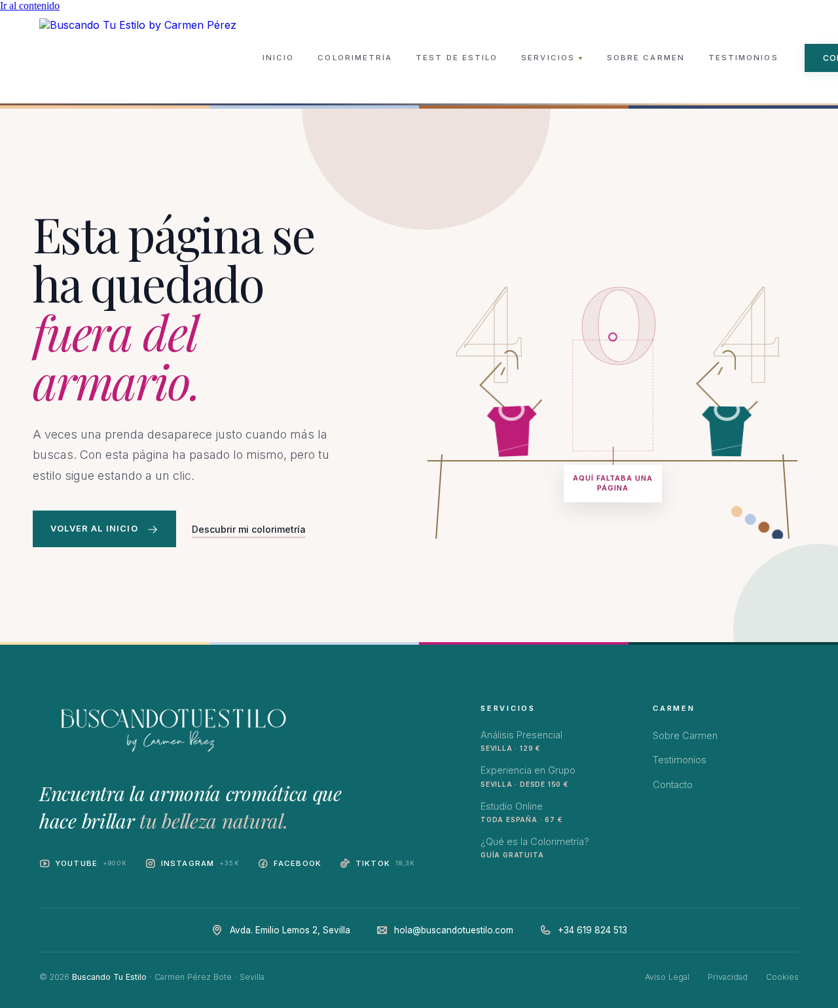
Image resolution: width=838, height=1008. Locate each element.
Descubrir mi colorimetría (249, 529)
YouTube (91, 863)
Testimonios (743, 57)
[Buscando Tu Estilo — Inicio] (137, 57)
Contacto (673, 784)
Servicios (552, 57)
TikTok (385, 863)
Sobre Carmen (646, 57)
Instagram (200, 863)
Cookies (782, 977)
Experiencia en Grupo (528, 776)
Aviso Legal (667, 977)
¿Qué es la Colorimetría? (535, 847)
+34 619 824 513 (592, 930)
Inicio (278, 57)
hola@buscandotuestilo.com (453, 930)
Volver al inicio (94, 529)
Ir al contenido (30, 5)
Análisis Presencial (521, 740)
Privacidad (728, 977)
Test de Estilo (457, 57)
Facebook (297, 863)
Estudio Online (521, 812)
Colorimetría (355, 57)
